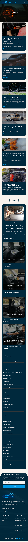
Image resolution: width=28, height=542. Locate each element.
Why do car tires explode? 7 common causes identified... (12, 98)
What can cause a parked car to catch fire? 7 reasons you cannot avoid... (13, 155)
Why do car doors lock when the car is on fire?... (13, 69)
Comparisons (18, 528)
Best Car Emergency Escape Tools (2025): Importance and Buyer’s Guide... (12, 40)
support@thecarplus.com (8, 508)
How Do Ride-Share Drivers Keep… (12, 347)
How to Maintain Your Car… (11, 265)
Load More (14, 200)
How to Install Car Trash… (11, 292)
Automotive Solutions (20, 520)
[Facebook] (6, 511)
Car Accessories (18, 525)
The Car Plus (19, 538)
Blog (3, 520)
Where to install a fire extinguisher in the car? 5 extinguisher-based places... (12, 185)
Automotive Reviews (20, 518)
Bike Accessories (19, 523)
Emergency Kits (18, 530)
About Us (4, 518)
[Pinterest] (3, 511)
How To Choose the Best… (11, 319)
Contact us (4, 523)
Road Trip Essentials (20, 533)
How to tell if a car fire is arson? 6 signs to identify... (13, 127)
